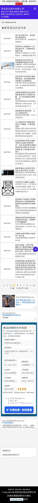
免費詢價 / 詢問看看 (21, 410)
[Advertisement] (19, 436)
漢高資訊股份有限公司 (11, 455)
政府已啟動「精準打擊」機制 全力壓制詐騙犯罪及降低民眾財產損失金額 (25, 247)
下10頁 (12, 288)
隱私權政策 (26, 489)
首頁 (2, 22)
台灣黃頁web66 (16, 499)
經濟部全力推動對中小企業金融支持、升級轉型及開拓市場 (25, 49)
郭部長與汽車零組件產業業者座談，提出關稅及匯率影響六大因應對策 (25, 79)
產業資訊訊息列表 (10, 22)
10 (34, 285)
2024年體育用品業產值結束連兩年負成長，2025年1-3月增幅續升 (25, 220)
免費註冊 (11, 489)
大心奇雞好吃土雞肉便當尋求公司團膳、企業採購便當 (25, 124)
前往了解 (19, 3)
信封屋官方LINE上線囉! (25, 182)
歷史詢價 (18, 489)
